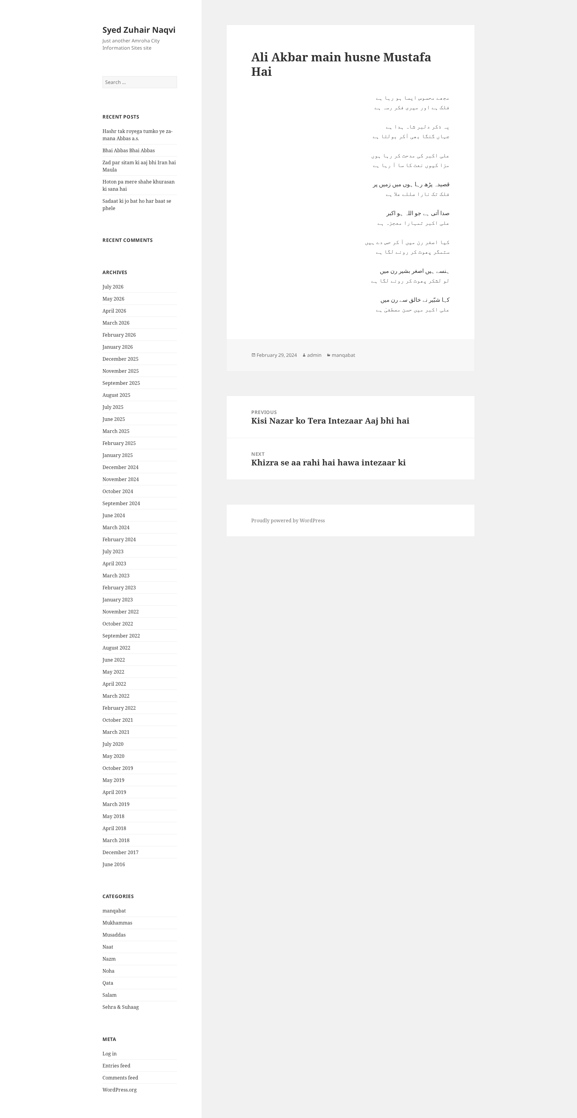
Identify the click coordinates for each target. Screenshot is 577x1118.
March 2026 (116, 323)
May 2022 (113, 672)
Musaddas (114, 934)
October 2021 (117, 720)
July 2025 (113, 407)
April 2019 (114, 792)
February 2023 (119, 587)
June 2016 (113, 864)
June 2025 (113, 419)
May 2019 (113, 780)
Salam (109, 995)
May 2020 (113, 756)
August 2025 (116, 395)
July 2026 (113, 286)
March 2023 (116, 575)
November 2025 (120, 371)
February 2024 (119, 539)
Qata (107, 983)
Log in (109, 1053)
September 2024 (121, 503)
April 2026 (114, 310)
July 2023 (113, 551)
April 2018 (114, 828)
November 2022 (120, 611)
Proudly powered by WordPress (288, 520)
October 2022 (117, 623)
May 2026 (113, 298)
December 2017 (120, 852)
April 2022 (114, 684)
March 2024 (116, 527)
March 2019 (116, 804)
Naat (107, 947)
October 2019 (117, 768)
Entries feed (116, 1065)
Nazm (109, 959)
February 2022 (119, 708)
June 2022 (113, 659)
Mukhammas (117, 922)
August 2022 (116, 647)
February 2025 (119, 443)
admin (314, 355)
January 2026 (117, 347)
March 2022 (116, 696)
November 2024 (120, 479)
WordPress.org (119, 1089)
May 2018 (113, 816)
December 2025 (120, 359)
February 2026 (119, 335)
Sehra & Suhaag (120, 1007)
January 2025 (117, 455)
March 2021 (116, 732)
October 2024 (117, 491)
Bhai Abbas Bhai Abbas (128, 150)
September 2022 (121, 635)
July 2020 (113, 744)
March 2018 (116, 840)
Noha (108, 971)
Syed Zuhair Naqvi (139, 29)
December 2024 (120, 467)
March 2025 (116, 431)
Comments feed (120, 1077)
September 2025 (121, 383)
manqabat (114, 910)
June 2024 (113, 515)
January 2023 (117, 599)
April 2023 (114, 563)
